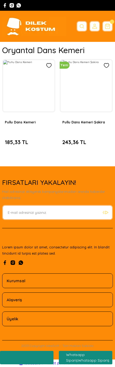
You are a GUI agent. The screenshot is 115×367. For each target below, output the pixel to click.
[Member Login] (94, 26)
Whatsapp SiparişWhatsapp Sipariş (87, 357)
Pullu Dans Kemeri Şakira (83, 122)
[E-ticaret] (56, 363)
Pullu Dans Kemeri (20, 122)
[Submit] (105, 212)
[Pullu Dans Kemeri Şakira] (86, 85)
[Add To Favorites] (49, 65)
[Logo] (34, 26)
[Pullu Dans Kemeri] (28, 85)
